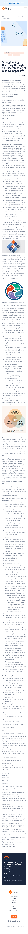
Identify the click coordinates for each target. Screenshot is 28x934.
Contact (14, 908)
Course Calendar (14, 896)
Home (3, 15)
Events (14, 898)
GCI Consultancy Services (14, 910)
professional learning (14, 52)
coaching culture (16, 55)
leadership (21, 52)
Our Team (14, 906)
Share (22, 75)
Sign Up (14, 916)
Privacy (12, 930)
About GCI (14, 902)
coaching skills (6, 52)
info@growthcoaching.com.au (11, 870)
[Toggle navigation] (25, 8)
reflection (10, 55)
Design (16, 930)
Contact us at (7, 868)
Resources (8, 15)
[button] (14, 914)
